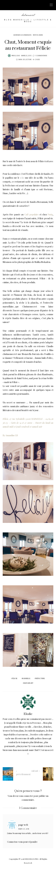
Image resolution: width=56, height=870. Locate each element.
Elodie (17, 56)
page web (23, 825)
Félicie (41, 161)
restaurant (28, 683)
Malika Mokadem (42, 262)
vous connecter (26, 796)
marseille (26, 678)
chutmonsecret (28, 14)
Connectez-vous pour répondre (22, 841)
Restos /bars (38, 35)
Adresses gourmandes (22, 35)
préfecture (40, 678)
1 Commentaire (41, 56)
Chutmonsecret (29, 306)
